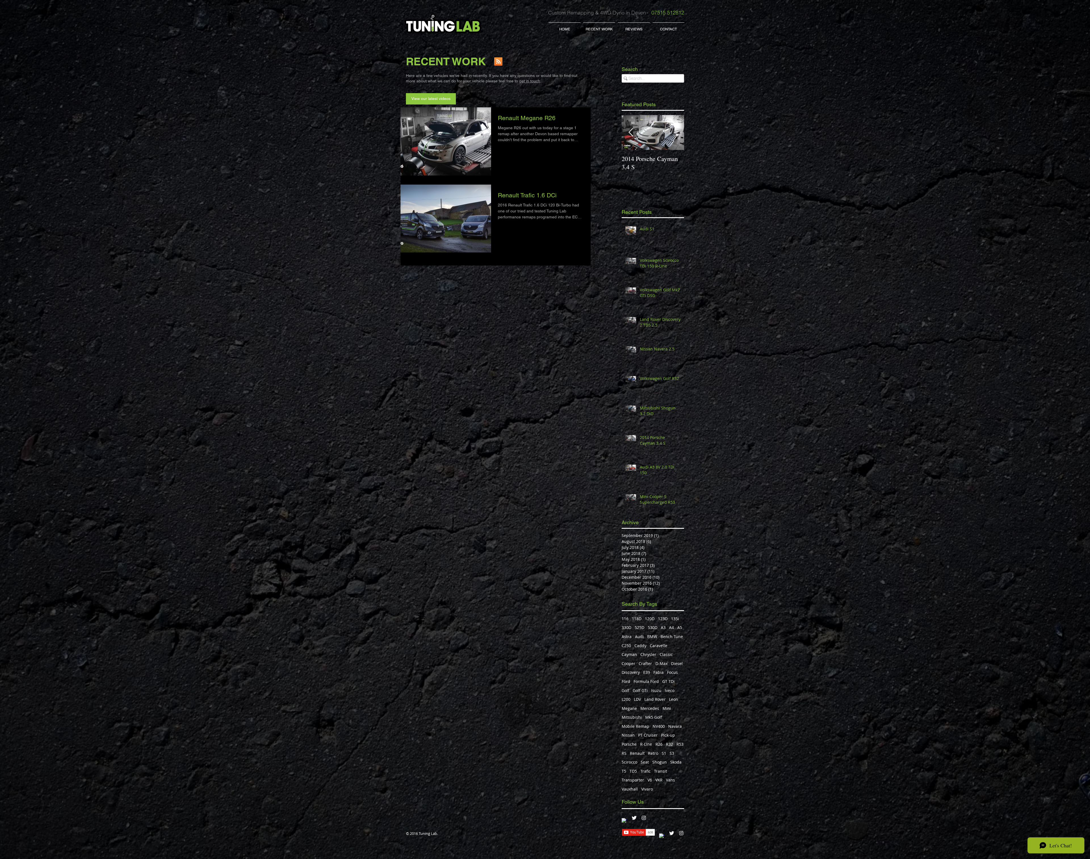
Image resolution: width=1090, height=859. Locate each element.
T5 (624, 771)
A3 (663, 627)
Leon (673, 699)
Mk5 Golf (653, 717)
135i (675, 618)
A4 (671, 627)
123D (663, 618)
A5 (679, 627)
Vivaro (647, 789)
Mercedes (649, 708)
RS (624, 753)
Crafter (645, 663)
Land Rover (655, 699)
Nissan (628, 735)
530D (652, 627)
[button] (599, 26)
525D (639, 627)
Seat (645, 762)
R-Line (646, 744)
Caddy (640, 645)
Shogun (659, 762)
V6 (649, 780)
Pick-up (668, 735)
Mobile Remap (635, 726)
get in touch (529, 81)
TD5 (633, 771)
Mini (667, 708)
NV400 (659, 726)
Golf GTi (640, 690)
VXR (659, 780)
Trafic (645, 771)
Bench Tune (672, 636)
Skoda (676, 762)
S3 (672, 753)
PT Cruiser (648, 735)
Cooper (628, 663)
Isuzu (656, 690)
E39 (646, 672)
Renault (637, 753)
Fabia (658, 672)
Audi (639, 636)
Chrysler (648, 654)
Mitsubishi (632, 717)
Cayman (629, 654)
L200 (626, 699)
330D (626, 627)
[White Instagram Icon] (644, 818)
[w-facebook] (624, 821)
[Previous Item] (630, 132)
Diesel (677, 663)
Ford (626, 681)
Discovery (631, 672)
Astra (627, 636)
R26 (659, 744)
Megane (629, 708)
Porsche (629, 744)
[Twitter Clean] (634, 818)
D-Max (661, 663)
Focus (672, 672)
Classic (666, 654)
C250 (626, 645)
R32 (669, 744)
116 (625, 618)
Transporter (633, 780)
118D (637, 618)
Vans (670, 780)
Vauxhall (630, 789)
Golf (625, 690)
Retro (653, 753)
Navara (675, 726)
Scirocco (629, 762)
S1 (664, 753)
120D (650, 618)
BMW (652, 636)
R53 (680, 744)
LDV (637, 699)
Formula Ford (646, 681)
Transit (660, 771)
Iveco (669, 690)
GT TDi (668, 681)
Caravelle (658, 645)
